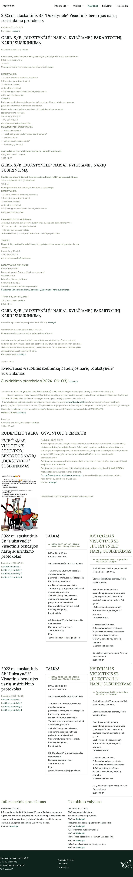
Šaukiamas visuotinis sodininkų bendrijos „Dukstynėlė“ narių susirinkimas (35, 289)
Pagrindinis (8, 5)
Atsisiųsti (52, 322)
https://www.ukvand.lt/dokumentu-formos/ (62, 475)
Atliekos (77, 6)
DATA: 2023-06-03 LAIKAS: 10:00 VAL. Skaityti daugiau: (65, 545)
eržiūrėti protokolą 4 (12, 577)
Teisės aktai (122, 6)
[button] (66, 545)
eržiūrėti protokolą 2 (12, 570)
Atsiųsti (16, 31)
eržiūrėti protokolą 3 (12, 573)
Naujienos (93, 6)
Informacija (60, 6)
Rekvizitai (107, 6)
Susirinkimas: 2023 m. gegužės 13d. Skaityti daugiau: (112, 560)
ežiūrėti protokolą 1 (11, 566)
